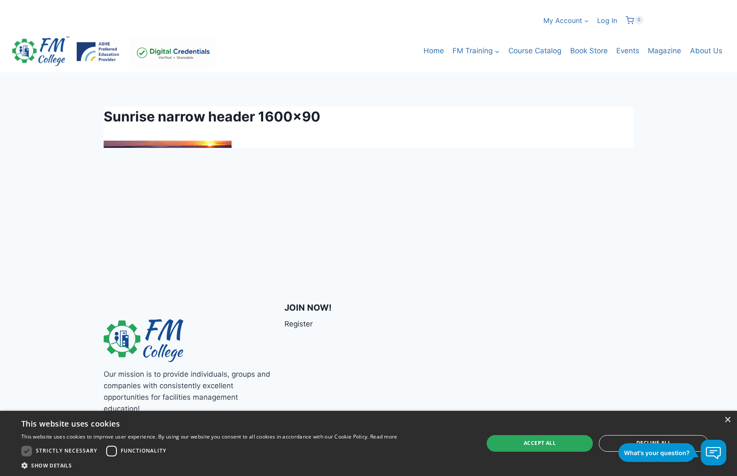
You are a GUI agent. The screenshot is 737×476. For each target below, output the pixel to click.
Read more (384, 436)
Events (627, 50)
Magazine (664, 50)
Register (298, 324)
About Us (706, 50)
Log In (607, 20)
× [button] (727, 420)
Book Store (589, 50)
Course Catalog (534, 50)
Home (434, 50)
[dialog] (368, 443)
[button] (209, 465)
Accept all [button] (540, 443)
